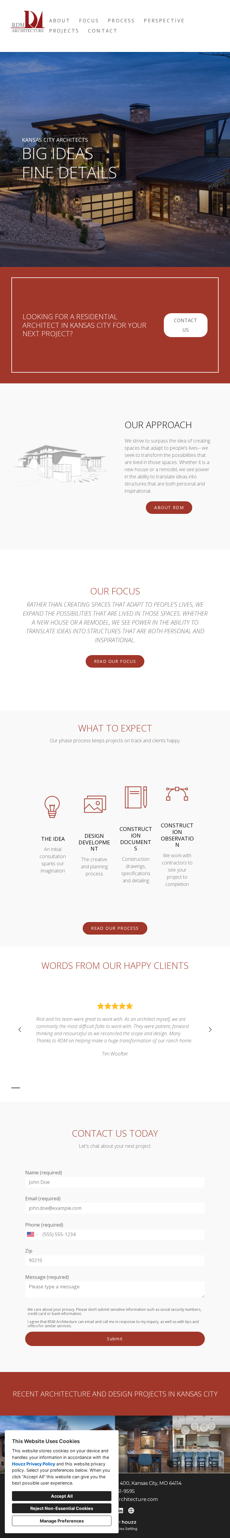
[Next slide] (210, 1029)
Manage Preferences (62, 1520)
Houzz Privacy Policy (33, 1463)
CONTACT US (185, 325)
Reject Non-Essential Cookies (61, 1508)
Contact (103, 30)
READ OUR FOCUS (115, 661)
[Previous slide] (19, 1029)
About (60, 20)
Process (121, 20)
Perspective (164, 20)
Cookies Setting (124, 1528)
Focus (89, 20)
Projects (64, 30)
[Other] (131, 1510)
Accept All (62, 1496)
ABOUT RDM (169, 507)
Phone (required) (44, 1225)
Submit (115, 1339)
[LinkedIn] (120, 1510)
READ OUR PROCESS (115, 928)
